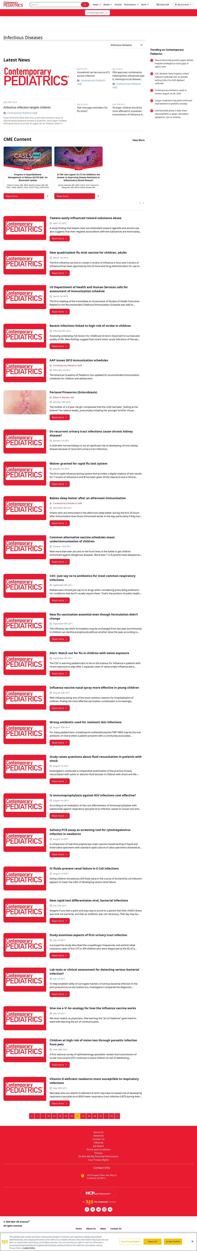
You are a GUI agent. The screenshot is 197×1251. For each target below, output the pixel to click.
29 (66, 1116)
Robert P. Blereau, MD (63, 397)
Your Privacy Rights (98, 1159)
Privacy (98, 1153)
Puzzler (118, 4)
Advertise (98, 1135)
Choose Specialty (95, 12)
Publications (130, 4)
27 (54, 1116)
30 (72, 1116)
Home (79, 1228)
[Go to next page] (117, 1116)
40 (112, 1116)
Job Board (98, 1146)
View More (139, 140)
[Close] (192, 1241)
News (103, 1228)
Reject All (152, 1241)
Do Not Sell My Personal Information (98, 1156)
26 (48, 1116)
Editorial (98, 1142)
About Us (98, 1132)
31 (77, 1116)
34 (95, 1116)
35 (100, 1116)
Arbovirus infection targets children (27, 107)
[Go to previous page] (32, 1116)
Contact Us (99, 1139)
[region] (98, 1242)
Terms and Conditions (98, 1149)
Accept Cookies (173, 1241)
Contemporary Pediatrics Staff (67, 365)
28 (60, 1116)
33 (89, 1116)
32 (83, 1116)
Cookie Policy (29, 1248)
